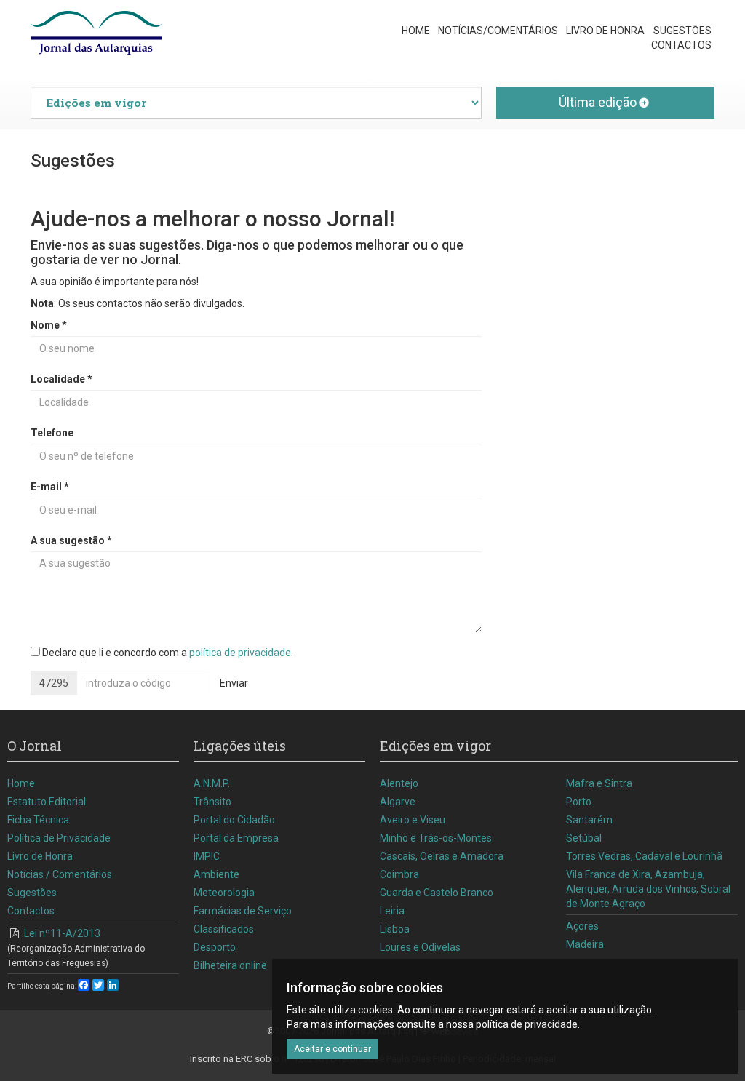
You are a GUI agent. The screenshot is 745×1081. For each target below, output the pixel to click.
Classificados (224, 929)
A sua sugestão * (71, 540)
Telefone (52, 433)
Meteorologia (224, 892)
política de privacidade (240, 652)
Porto (578, 801)
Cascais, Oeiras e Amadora (441, 856)
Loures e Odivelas (420, 947)
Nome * (49, 325)
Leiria (392, 911)
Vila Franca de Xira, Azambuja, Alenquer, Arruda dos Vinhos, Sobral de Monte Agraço (648, 889)
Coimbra (399, 874)
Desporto (215, 947)
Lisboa (395, 929)
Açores (582, 926)
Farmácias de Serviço (243, 911)
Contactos (681, 45)
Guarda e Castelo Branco (436, 892)
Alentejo (399, 783)
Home (416, 30)
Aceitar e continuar (332, 1049)
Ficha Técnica (38, 820)
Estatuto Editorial (46, 801)
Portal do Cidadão (234, 820)
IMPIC (207, 856)
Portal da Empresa (236, 838)
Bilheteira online (230, 965)
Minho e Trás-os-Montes (436, 838)
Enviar (234, 683)
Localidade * (61, 379)
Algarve (397, 801)
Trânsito (212, 801)
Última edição (598, 102)
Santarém (589, 820)
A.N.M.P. (212, 783)
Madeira (585, 944)
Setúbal (584, 838)
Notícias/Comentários (498, 30)
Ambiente (216, 874)
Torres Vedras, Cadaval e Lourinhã (644, 856)
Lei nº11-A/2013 (76, 948)
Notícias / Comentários (59, 874)
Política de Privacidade (59, 838)
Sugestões (682, 30)
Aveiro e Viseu (412, 820)
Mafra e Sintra (599, 783)
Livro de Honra (605, 30)
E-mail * (50, 486)
